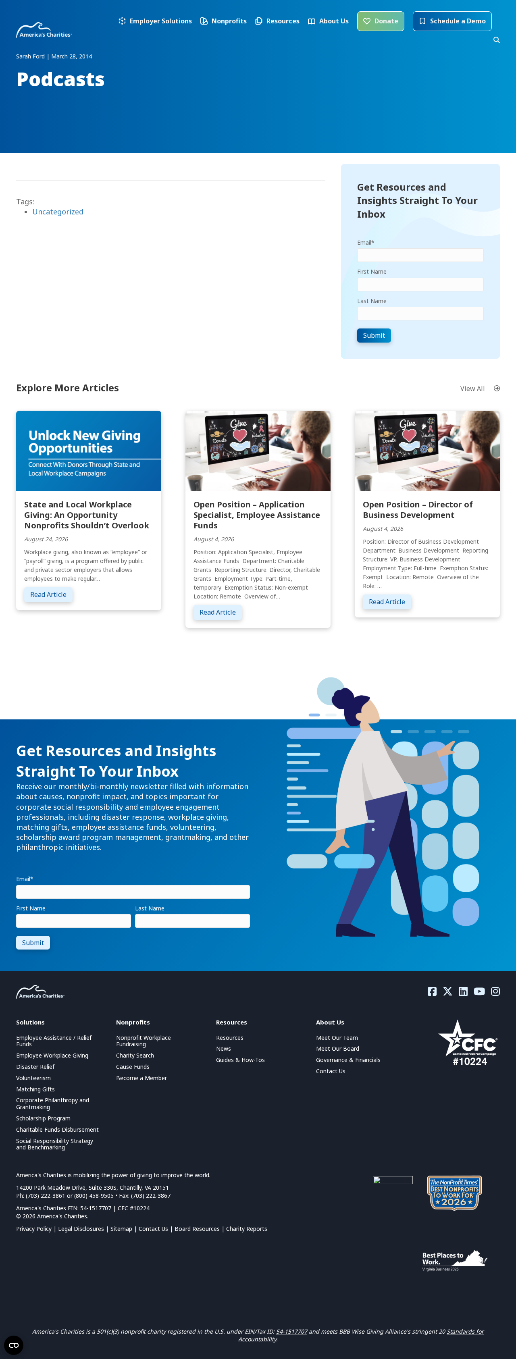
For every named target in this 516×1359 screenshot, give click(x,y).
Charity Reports (246, 1228)
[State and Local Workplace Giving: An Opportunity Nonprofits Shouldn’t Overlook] (88, 450)
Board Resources (197, 1228)
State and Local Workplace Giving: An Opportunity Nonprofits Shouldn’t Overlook (86, 515)
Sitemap (121, 1228)
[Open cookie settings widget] (13, 1345)
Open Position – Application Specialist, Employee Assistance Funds (257, 515)
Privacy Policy (34, 1228)
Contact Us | (157, 1228)
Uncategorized (57, 211)
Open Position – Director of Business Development (418, 509)
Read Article (51, 594)
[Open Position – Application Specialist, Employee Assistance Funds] (258, 450)
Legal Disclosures (81, 1228)
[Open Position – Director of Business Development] (427, 450)
